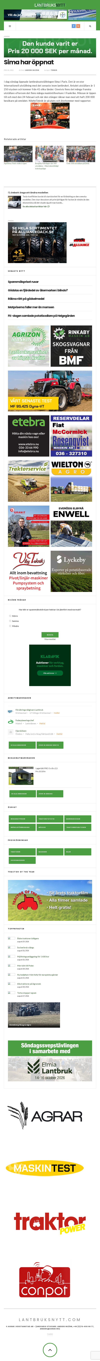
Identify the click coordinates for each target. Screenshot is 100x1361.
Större (15, 616)
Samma (15, 621)
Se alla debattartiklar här (35, 206)
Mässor (42, 827)
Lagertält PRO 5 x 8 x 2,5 (47, 769)
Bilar (68, 852)
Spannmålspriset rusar (23, 282)
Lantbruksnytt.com (50, 1319)
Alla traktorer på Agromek (29, 983)
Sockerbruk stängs (25, 947)
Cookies (50, 1334)
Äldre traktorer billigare (28, 938)
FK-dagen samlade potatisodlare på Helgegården (41, 316)
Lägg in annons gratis (49, 745)
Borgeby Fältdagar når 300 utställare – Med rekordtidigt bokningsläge (47, 166)
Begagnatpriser (18, 819)
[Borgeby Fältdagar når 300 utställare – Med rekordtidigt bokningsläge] (49, 154)
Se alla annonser (18, 745)
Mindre (15, 626)
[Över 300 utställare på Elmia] (80, 154)
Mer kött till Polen (25, 965)
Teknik (54, 70)
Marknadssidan (73, 819)
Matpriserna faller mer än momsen (31, 307)
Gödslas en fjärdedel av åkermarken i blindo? (38, 290)
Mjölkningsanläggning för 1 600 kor (33, 956)
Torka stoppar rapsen (26, 993)
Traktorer (15, 852)
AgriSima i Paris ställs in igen (15, 163)
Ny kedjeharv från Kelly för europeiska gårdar (37, 974)
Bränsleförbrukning (20, 827)
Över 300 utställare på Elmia (77, 163)
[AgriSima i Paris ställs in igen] (18, 154)
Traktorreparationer (76, 827)
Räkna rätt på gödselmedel (26, 299)
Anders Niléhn (32, 70)
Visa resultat (50, 639)
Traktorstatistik (46, 819)
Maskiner (43, 852)
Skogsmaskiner (18, 860)
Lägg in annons (46, 794)
